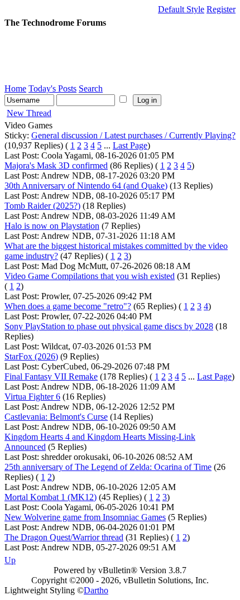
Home (15, 88)
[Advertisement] (93, 56)
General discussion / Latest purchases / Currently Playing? (133, 135)
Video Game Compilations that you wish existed (89, 276)
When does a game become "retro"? (67, 306)
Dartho (96, 590)
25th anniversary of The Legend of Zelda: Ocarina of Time (108, 467)
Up (10, 560)
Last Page (130, 145)
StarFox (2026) (31, 356)
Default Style (181, 9)
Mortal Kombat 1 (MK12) (50, 497)
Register (221, 9)
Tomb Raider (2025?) (42, 205)
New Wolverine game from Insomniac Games (85, 517)
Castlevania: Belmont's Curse (56, 416)
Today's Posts (52, 88)
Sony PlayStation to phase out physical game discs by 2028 (108, 326)
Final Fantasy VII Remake (51, 376)
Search (91, 88)
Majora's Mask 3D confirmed (56, 165)
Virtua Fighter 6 (32, 396)
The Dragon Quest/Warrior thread (63, 537)
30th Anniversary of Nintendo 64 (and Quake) (85, 185)
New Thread (29, 113)
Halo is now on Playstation (51, 226)
